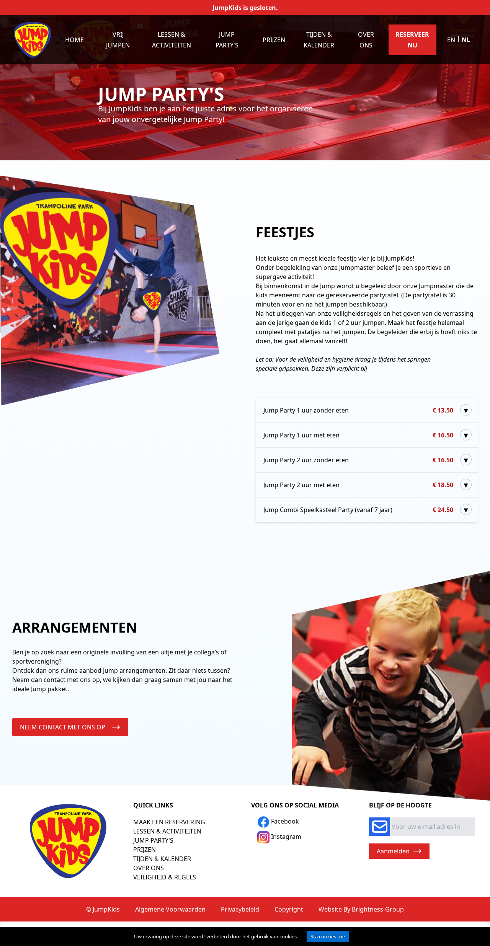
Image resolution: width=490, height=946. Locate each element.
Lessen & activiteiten (171, 39)
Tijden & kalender (319, 39)
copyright (288, 909)
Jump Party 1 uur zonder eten (358, 410)
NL (466, 40)
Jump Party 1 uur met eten (358, 435)
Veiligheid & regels (164, 877)
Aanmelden (393, 851)
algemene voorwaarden (170, 909)
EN (451, 40)
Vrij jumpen (118, 39)
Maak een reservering (169, 822)
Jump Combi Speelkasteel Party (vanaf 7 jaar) (358, 510)
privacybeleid (240, 909)
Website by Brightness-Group (361, 909)
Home (74, 40)
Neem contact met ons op (62, 727)
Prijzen (274, 40)
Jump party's (227, 39)
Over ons (366, 39)
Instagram (285, 836)
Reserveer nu (412, 39)
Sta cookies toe (327, 936)
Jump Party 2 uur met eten (358, 485)
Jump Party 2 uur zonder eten (358, 460)
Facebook (284, 821)
